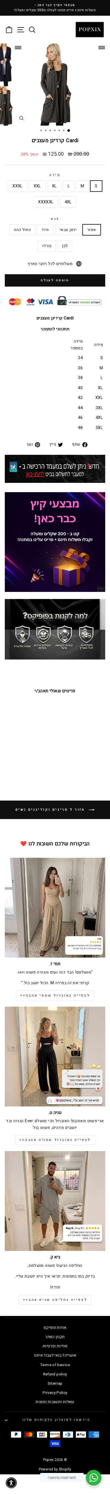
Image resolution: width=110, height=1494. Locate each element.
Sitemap (55, 1383)
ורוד (45, 230)
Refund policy (55, 1374)
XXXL (17, 186)
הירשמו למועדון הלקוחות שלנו (56, 1419)
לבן (65, 246)
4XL (68, 202)
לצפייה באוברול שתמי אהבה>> (55, 995)
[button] (11, 1482)
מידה (54, 175)
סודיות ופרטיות (55, 1346)
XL (54, 186)
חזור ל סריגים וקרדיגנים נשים (51, 809)
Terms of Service (55, 1365)
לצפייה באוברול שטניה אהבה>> (55, 1139)
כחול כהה (22, 230)
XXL (37, 186)
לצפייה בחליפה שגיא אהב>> (55, 1299)
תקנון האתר (55, 1337)
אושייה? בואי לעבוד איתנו (55, 1355)
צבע (55, 218)
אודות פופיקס (55, 1328)
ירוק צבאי (68, 230)
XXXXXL (46, 202)
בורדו (47, 246)
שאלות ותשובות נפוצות (55, 1402)
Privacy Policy (55, 1393)
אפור (91, 230)
